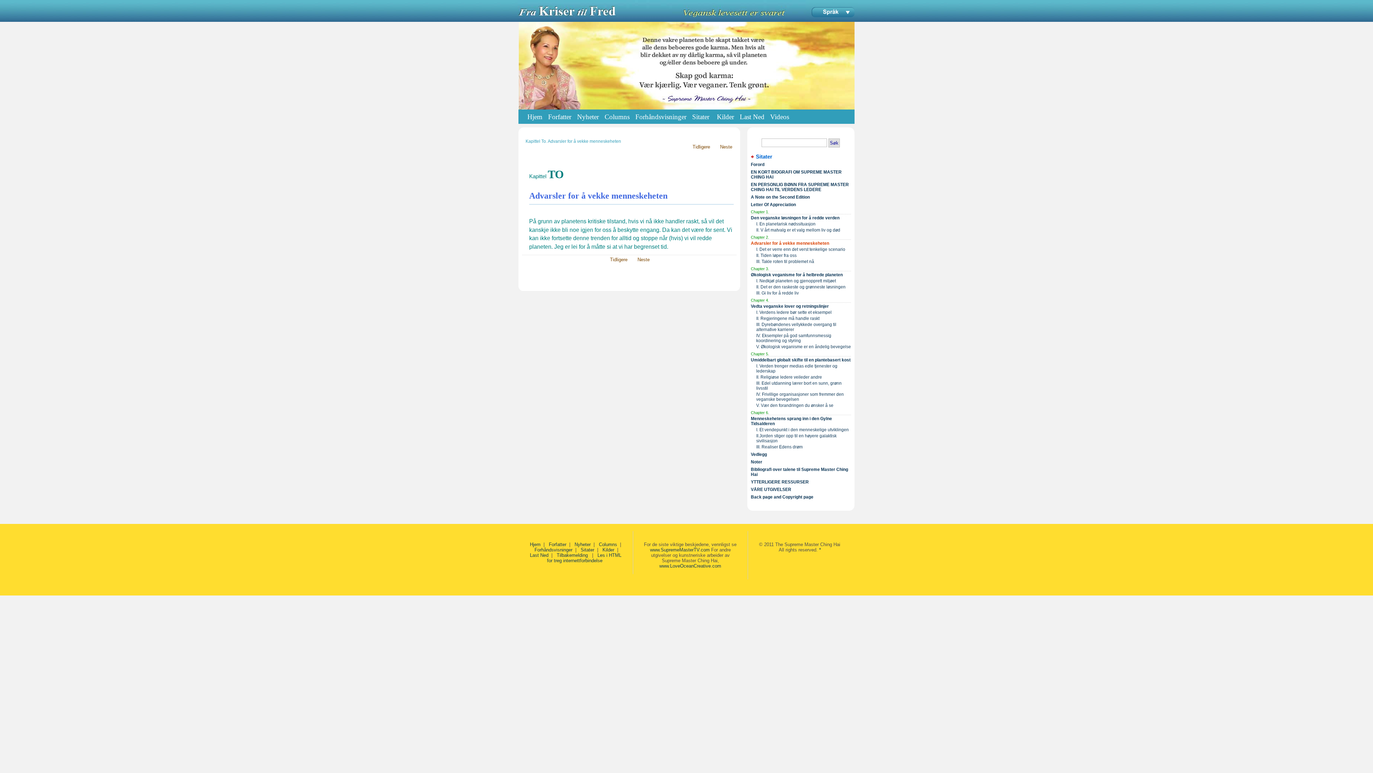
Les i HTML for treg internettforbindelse (584, 558)
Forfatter (557, 544)
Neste (725, 147)
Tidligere (700, 147)
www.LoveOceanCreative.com (690, 566)
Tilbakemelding (573, 555)
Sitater (587, 550)
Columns (608, 544)
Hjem (534, 117)
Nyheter (583, 544)
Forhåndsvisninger (553, 550)
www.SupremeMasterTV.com (680, 550)
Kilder (608, 550)
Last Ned (539, 555)
